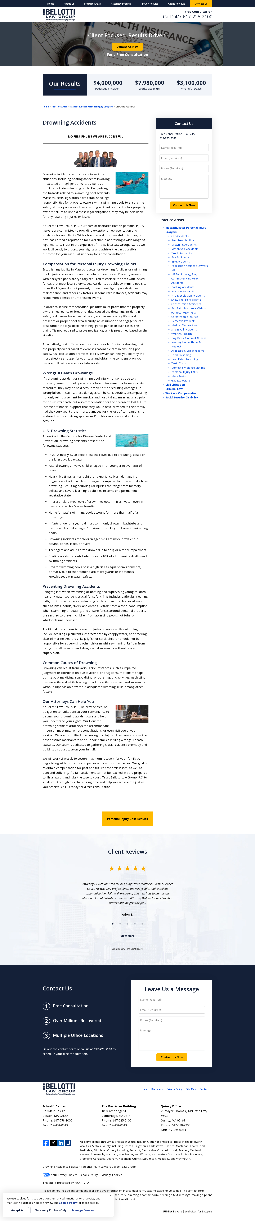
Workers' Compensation (181, 393)
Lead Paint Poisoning (184, 359)
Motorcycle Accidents (184, 249)
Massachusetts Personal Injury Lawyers (91, 106)
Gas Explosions (180, 380)
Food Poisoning (181, 355)
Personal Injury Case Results (127, 819)
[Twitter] (53, 1143)
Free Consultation (198, 12)
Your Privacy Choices (64, 1175)
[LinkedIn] (60, 1143)
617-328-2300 (181, 1125)
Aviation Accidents (183, 291)
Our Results (65, 83)
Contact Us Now (127, 46)
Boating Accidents (182, 287)
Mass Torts (178, 376)
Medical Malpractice (184, 325)
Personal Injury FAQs (184, 372)
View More (127, 936)
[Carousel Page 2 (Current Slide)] (120, 924)
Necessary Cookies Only (50, 1210)
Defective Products (183, 321)
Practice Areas (92, 3)
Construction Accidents (186, 304)
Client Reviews (176, 3)
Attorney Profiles (121, 3)
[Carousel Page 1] (112, 924)
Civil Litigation (175, 384)
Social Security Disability (181, 397)
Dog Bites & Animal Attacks (188, 338)
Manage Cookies (111, 1175)
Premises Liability (182, 240)
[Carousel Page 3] (127, 924)
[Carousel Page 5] (142, 924)
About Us (69, 3)
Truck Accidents (181, 253)
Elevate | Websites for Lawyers (187, 1211)
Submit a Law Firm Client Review (127, 948)
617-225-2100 (197, 16)
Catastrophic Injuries (184, 317)
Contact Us (201, 3)
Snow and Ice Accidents (186, 299)
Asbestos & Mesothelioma (188, 350)
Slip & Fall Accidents (184, 329)
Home (50, 3)
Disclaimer (157, 1089)
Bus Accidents (180, 257)
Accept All (17, 1210)
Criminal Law (174, 389)
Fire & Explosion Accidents (188, 295)
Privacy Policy (174, 1089)
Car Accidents (180, 236)
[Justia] (68, 1143)
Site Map (191, 1089)
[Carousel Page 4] (135, 924)
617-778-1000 (63, 1120)
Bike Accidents (180, 261)
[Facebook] (46, 1143)
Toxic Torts (178, 363)
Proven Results (149, 3)
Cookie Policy (89, 1175)
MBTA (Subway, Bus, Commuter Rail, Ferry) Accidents (185, 279)
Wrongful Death (181, 334)
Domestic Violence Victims (188, 367)
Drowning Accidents (184, 244)
